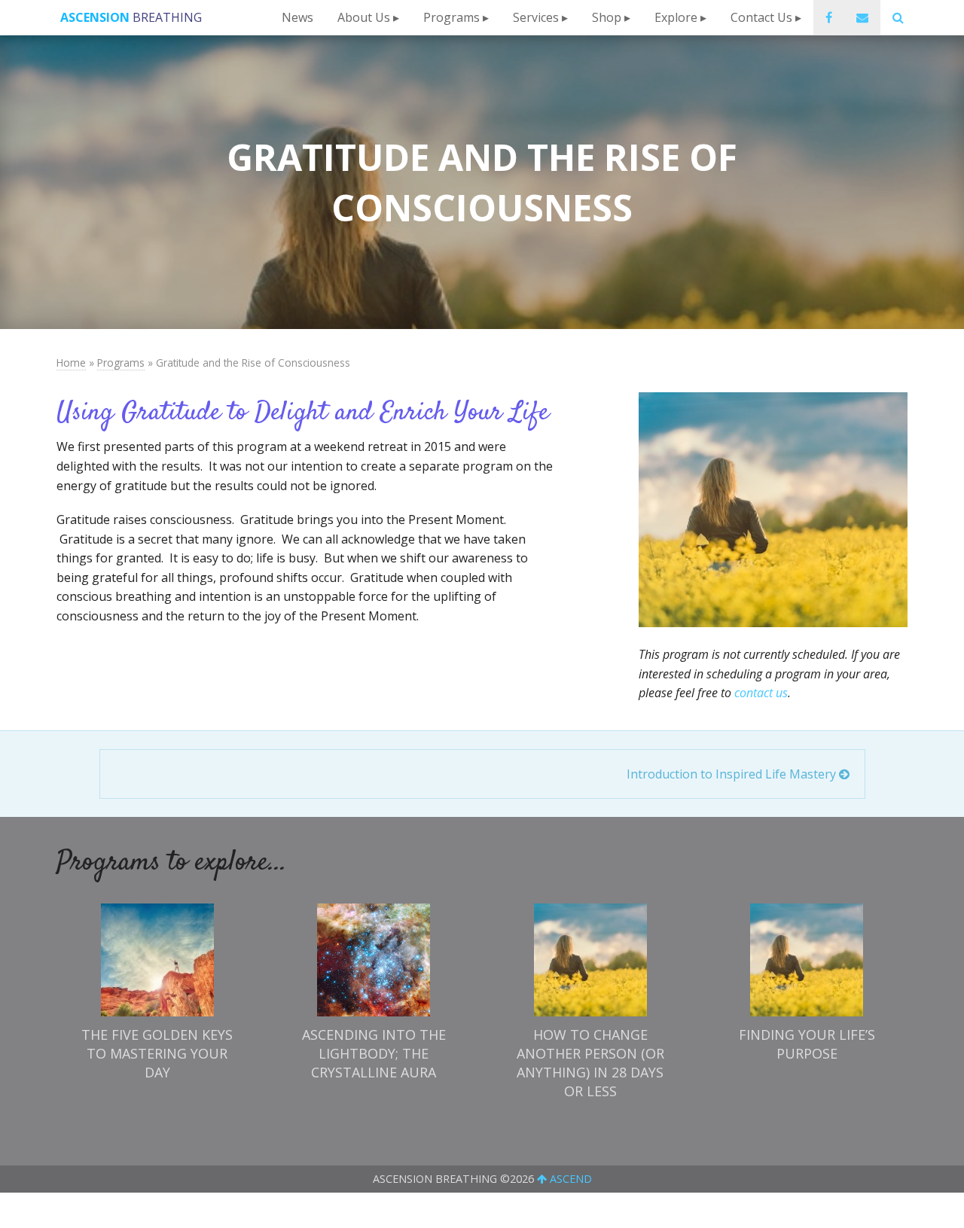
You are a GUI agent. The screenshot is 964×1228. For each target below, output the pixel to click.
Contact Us (761, 17)
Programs (451, 17)
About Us (363, 17)
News (297, 17)
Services (536, 17)
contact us (761, 692)
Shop (606, 17)
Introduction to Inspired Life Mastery (733, 774)
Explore (675, 17)
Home (71, 362)
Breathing (131, 17)
